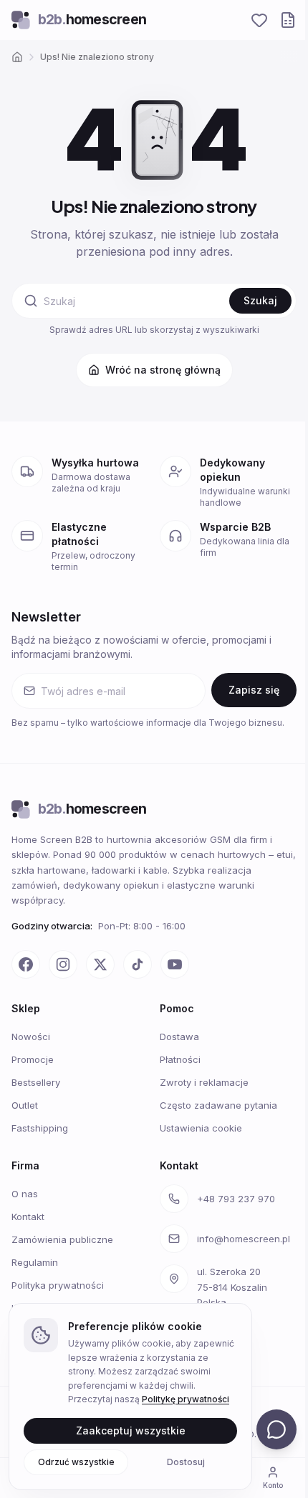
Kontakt (27, 1216)
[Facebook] (25, 964)
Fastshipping (39, 1128)
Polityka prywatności (57, 1285)
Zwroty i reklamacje (204, 1082)
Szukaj (260, 300)
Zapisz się (253, 690)
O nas (24, 1193)
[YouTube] (174, 964)
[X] (100, 964)
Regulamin (34, 1262)
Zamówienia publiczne (62, 1239)
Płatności (180, 1059)
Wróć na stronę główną (163, 370)
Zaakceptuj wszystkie (131, 1430)
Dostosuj (186, 1461)
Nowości (30, 1036)
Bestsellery (35, 1082)
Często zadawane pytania (218, 1105)
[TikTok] (137, 964)
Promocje (32, 1059)
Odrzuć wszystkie (76, 1461)
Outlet (24, 1105)
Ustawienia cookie (201, 1128)
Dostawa (179, 1036)
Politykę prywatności (185, 1399)
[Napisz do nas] (276, 1429)
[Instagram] (63, 964)
